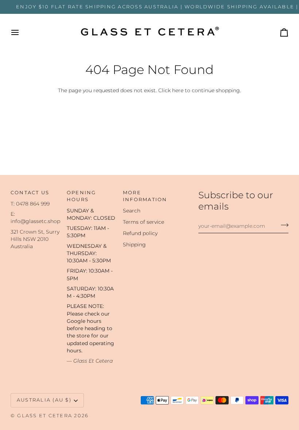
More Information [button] (145, 196)
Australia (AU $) (44, 400)
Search (131, 211)
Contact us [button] (30, 192)
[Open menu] (21, 32)
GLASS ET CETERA (44, 415)
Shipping (134, 244)
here (177, 90)
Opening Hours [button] (81, 196)
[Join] (282, 225)
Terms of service (143, 222)
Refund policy (140, 233)
